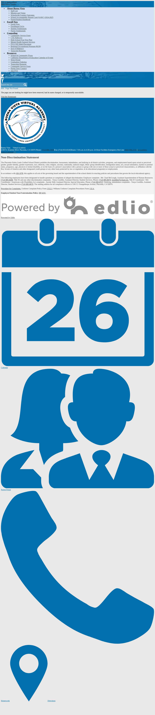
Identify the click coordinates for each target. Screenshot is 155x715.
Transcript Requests (18, 51)
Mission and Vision (18, 13)
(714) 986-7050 (48, 150)
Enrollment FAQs (17, 26)
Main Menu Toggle (8, 4)
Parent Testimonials (18, 31)
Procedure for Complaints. (11, 189)
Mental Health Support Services (23, 42)
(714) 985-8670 (105, 180)
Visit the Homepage (8, 97)
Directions (51, 701)
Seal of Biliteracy (17, 49)
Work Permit (15, 60)
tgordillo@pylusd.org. (120, 180)
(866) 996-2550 (131, 150)
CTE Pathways (16, 38)
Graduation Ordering (19, 62)
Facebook (2, 81)
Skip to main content (9, 2)
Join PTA (14, 71)
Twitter (2, 75)
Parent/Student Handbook (20, 20)
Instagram (2, 78)
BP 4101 (42, 193)
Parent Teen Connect (19, 69)
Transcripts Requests (18, 64)
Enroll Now (15, 24)
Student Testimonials (19, 29)
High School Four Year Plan (21, 40)
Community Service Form (21, 35)
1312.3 (49, 189)
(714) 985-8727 (97, 182)
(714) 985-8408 (7, 180)
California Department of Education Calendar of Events (32, 58)
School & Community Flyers (22, 55)
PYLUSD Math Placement (21, 44)
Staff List (14, 11)
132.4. (91, 189)
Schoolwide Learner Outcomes (22, 15)
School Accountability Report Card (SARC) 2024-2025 (32, 17)
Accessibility (142, 150)
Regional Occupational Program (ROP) (26, 46)
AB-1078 (19, 173)
